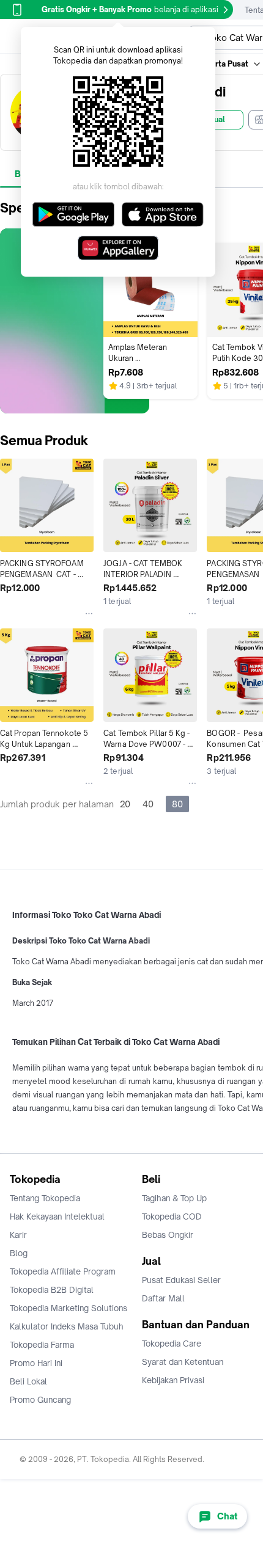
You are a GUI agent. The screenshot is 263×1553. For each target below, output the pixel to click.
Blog (19, 1253)
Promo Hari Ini (36, 1363)
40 (148, 804)
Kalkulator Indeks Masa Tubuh (67, 1326)
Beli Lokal (28, 1381)
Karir (18, 1235)
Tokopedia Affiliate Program (63, 1271)
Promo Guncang (40, 1400)
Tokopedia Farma (42, 1345)
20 (125, 804)
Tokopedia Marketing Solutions (68, 1308)
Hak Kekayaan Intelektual (57, 1216)
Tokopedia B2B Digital (52, 1290)
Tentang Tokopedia (45, 1198)
